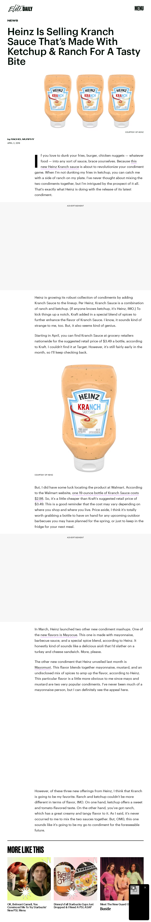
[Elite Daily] (20, 8)
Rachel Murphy (22, 139)
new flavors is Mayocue (59, 635)
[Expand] (133, 887)
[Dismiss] (145, 887)
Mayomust (43, 667)
